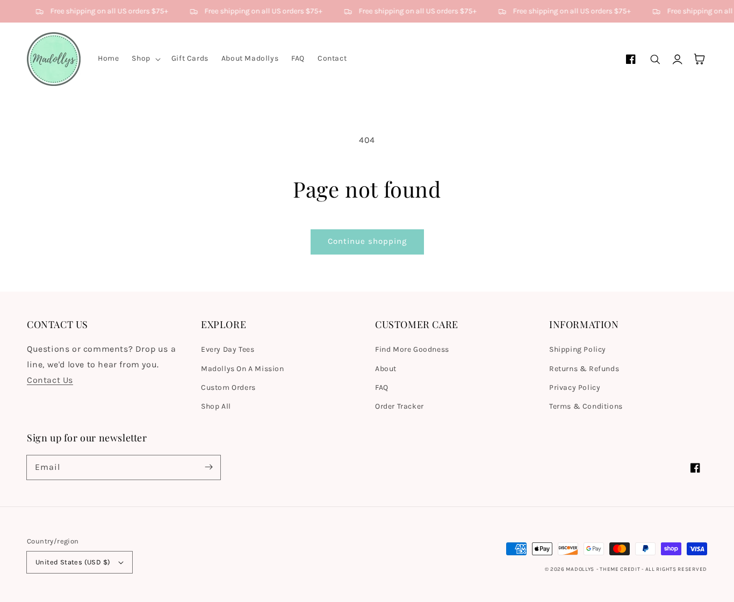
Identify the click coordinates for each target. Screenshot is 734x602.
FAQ (381, 387)
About (386, 368)
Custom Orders (228, 387)
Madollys (580, 569)
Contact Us (50, 380)
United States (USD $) (72, 562)
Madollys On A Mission (242, 368)
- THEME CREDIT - (620, 569)
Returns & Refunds (584, 368)
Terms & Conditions (586, 406)
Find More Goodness (412, 349)
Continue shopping (367, 241)
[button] (144, 58)
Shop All (216, 406)
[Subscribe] (208, 467)
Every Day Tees (227, 349)
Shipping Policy (577, 349)
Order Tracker (399, 406)
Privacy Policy (574, 387)
